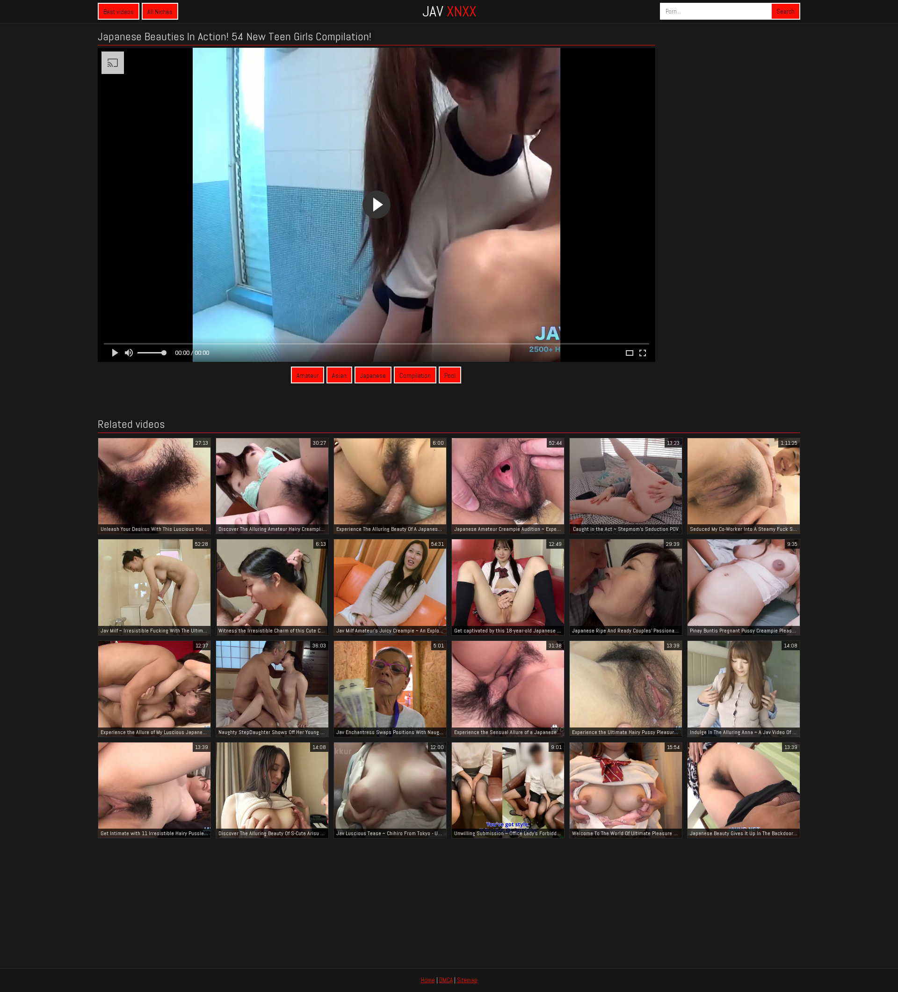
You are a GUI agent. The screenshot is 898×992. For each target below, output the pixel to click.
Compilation (415, 375)
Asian (339, 375)
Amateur (308, 375)
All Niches (160, 11)
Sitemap (467, 980)
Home (428, 980)
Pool (450, 375)
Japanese (373, 375)
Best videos (118, 11)
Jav (449, 11)
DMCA (446, 980)
